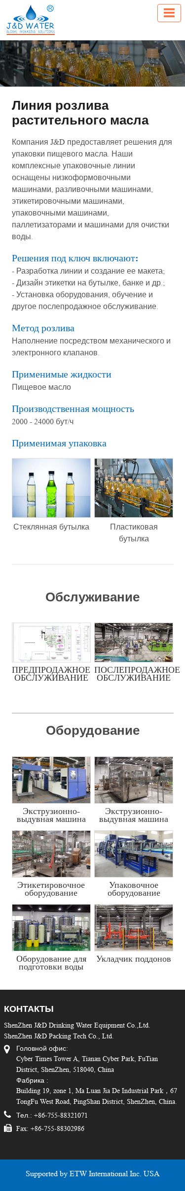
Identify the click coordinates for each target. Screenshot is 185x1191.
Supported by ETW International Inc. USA (93, 1173)
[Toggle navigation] (169, 13)
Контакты (29, 1009)
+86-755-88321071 (60, 1115)
